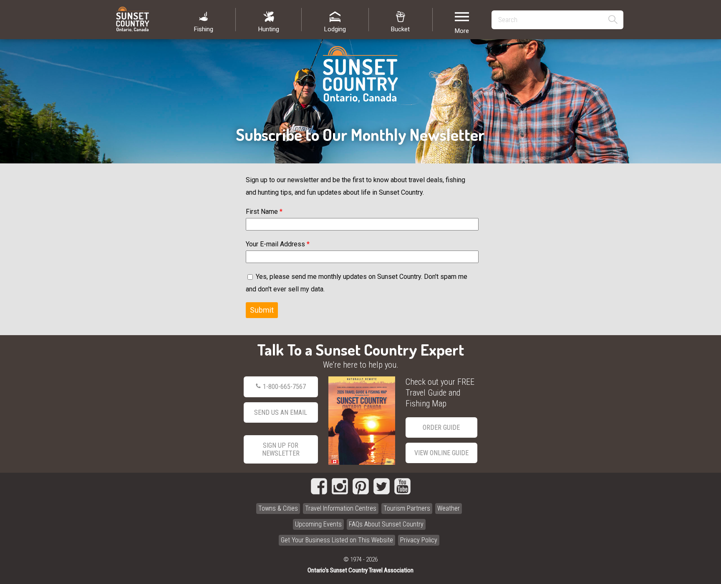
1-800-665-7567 (284, 387)
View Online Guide (441, 453)
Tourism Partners (406, 508)
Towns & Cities (278, 508)
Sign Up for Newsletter (281, 449)
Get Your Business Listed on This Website (337, 540)
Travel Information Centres (340, 508)
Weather (448, 508)
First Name (264, 212)
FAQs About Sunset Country (386, 524)
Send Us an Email (280, 412)
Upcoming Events (318, 524)
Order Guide (441, 427)
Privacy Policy (418, 540)
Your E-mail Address (278, 244)
